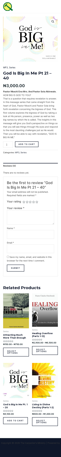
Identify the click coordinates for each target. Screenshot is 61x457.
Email (10, 242)
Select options (12, 352)
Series (12, 67)
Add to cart (26, 144)
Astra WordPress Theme (30, 446)
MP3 (5, 67)
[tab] (30, 166)
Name (11, 228)
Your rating (14, 201)
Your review (15, 208)
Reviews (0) (9, 165)
